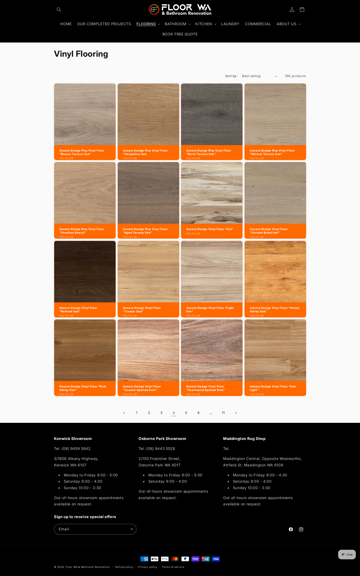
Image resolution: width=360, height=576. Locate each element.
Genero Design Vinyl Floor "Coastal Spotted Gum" (142, 388)
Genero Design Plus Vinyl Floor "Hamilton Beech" (81, 230)
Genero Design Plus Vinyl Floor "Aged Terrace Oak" (145, 230)
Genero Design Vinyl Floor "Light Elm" (210, 309)
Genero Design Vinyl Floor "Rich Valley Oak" (82, 388)
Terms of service (173, 566)
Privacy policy (147, 566)
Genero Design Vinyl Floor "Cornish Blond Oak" (269, 230)
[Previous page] (124, 413)
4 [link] (173, 413)
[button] (59, 10)
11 (223, 413)
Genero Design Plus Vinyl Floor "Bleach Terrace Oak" (81, 152)
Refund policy (124, 566)
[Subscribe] (131, 529)
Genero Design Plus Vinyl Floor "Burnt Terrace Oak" (208, 152)
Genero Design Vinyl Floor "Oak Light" (273, 388)
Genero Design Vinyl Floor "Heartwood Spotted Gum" (205, 388)
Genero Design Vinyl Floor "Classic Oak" (142, 309)
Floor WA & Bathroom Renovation (88, 566)
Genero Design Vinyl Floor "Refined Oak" (78, 309)
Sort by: (231, 76)
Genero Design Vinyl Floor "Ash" (210, 229)
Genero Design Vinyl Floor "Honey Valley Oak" (274, 309)
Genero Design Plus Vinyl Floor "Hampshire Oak (145, 152)
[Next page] (236, 413)
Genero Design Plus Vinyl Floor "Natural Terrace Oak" (272, 152)
